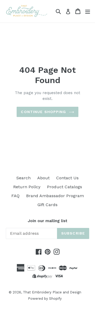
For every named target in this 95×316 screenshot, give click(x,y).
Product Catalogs (64, 186)
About (43, 177)
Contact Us (67, 177)
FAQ (15, 195)
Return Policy (26, 186)
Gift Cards (47, 204)
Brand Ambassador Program (55, 195)
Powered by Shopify (45, 298)
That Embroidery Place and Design (52, 292)
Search (23, 177)
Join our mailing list (47, 220)
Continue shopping (43, 112)
